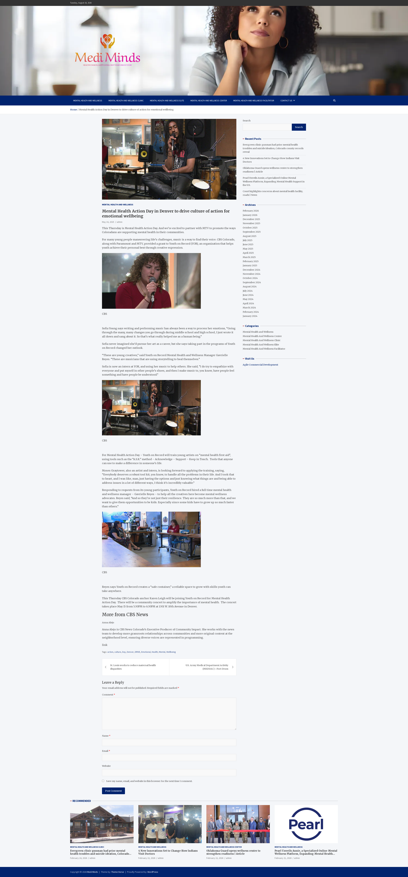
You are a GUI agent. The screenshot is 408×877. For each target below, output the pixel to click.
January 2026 (250, 215)
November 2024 (251, 273)
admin (119, 221)
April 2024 (248, 303)
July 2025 (247, 240)
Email (106, 751)
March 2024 (249, 307)
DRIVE (137, 651)
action (110, 651)
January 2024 (250, 316)
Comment (108, 694)
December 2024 (251, 269)
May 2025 (248, 248)
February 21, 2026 (283, 858)
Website (106, 766)
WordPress (152, 871)
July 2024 (248, 290)
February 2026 (251, 210)
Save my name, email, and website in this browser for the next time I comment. (149, 781)
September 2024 (252, 282)
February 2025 (251, 261)
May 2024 (248, 299)
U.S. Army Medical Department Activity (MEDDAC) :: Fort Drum (207, 667)
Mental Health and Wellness (87, 100)
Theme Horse (117, 871)
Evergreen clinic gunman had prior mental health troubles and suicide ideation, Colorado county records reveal (273, 148)
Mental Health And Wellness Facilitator (253, 100)
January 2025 (250, 265)
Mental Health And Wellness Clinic (126, 100)
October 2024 (250, 278)
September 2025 (252, 231)
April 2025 (248, 252)
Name (106, 735)
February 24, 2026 (78, 858)
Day (124, 651)
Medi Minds (92, 871)
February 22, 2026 (146, 858)
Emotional (146, 651)
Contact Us (286, 100)
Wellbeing (171, 651)
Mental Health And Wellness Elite (167, 100)
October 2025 (250, 227)
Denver (130, 651)
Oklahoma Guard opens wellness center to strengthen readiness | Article (233, 852)
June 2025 (248, 244)
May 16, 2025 (108, 221)
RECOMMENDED (82, 801)
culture (117, 651)
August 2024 (250, 286)
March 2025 (249, 257)
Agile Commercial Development (260, 364)
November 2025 (251, 223)
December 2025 (251, 219)
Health (155, 651)
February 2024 (251, 311)
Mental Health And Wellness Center (208, 100)
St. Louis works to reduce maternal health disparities (133, 667)
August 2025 (249, 236)
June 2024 (248, 295)
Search (247, 120)
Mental (162, 651)
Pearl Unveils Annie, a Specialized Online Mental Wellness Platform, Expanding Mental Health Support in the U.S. (274, 181)
